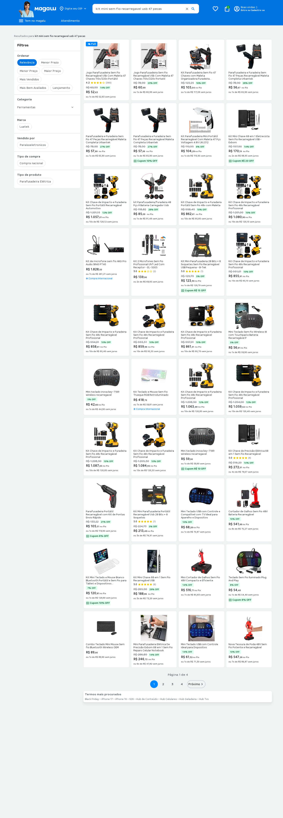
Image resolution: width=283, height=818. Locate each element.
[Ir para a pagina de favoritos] (215, 9)
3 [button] (172, 684)
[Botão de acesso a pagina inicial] (37, 8)
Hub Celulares (168, 699)
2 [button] (163, 684)
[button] (187, 9)
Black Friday (92, 699)
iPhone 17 (107, 699)
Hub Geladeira (188, 699)
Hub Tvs (204, 699)
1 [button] (154, 684)
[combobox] (145, 8)
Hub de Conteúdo (147, 699)
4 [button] (182, 684)
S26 (131, 699)
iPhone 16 (121, 699)
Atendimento (70, 20)
